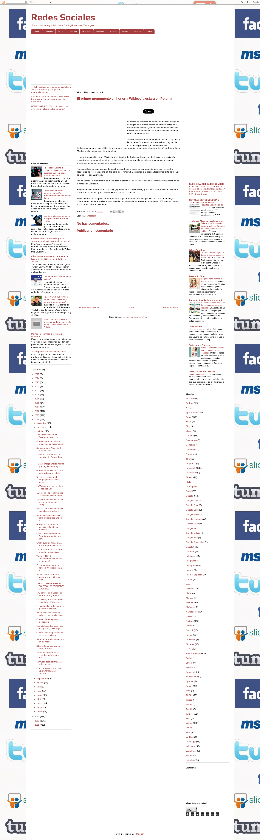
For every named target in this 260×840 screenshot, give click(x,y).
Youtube (113, 31)
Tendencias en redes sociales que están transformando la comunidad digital (57, 194)
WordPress (191, 751)
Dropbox (190, 454)
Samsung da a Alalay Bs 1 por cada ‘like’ (48, 449)
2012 (37, 721)
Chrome (190, 435)
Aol (187, 408)
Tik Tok (189, 695)
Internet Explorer (194, 575)
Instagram (73, 31)
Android (189, 403)
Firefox (189, 477)
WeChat (190, 737)
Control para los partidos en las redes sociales (49, 633)
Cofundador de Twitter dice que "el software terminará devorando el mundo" (50, 239)
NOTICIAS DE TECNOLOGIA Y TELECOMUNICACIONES (204, 201)
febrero (41, 707)
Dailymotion (191, 449)
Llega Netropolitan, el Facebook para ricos (47, 435)
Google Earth (192, 510)
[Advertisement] (121, 59)
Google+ (190, 547)
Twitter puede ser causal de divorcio (48, 351)
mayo (40, 695)
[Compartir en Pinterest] (122, 211)
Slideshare (191, 667)
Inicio (131, 307)
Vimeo (189, 727)
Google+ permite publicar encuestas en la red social (49, 442)
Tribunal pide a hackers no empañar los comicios (49, 550)
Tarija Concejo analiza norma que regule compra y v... (50, 465)
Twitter (149, 31)
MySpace (190, 607)
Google (125, 31)
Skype (189, 663)
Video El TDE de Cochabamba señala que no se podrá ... (49, 558)
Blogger (140, 834)
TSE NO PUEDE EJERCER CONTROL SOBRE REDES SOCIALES (50, 586)
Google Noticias (193, 533)
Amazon (190, 398)
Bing (188, 426)
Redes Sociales (63, 17)
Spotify (189, 686)
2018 (37, 403)
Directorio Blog (197, 276)
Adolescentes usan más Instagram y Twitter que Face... (48, 577)
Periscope (190, 639)
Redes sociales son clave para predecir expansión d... (49, 518)
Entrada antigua (170, 307)
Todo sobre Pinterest (200, 345)
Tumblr (189, 709)
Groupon (190, 551)
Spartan (189, 681)
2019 (37, 398)
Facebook (100, 31)
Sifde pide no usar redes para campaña (48, 647)
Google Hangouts (194, 519)
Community (191, 440)
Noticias (189, 621)
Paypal (189, 635)
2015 (37, 415)
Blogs (60, 31)
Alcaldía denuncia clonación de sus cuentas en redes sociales (213, 305)
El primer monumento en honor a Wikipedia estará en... (49, 568)
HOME (36, 31)
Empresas (191, 463)
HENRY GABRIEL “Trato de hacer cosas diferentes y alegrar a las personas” (50, 107)
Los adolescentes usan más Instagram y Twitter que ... (49, 627)
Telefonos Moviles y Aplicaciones (206, 221)
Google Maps (192, 523)
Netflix (189, 616)
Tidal (188, 690)
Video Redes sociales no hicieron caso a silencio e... (50, 613)
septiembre (42, 678)
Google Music (192, 528)
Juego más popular (197, 374)
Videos (189, 723)
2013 (37, 716)
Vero (188, 718)
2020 (37, 394)
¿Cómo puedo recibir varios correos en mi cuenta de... (50, 494)
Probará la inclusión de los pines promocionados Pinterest (212, 350)
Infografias (191, 560)
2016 (37, 411)
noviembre (42, 427)
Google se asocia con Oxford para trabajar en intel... (50, 471)
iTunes (189, 579)
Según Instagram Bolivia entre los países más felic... (48, 655)
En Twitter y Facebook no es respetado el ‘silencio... (49, 600)
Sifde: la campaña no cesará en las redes (50, 640)
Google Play (192, 537)
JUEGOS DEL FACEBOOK (202, 371)
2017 (37, 407)
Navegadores (192, 612)
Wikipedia (91, 216)
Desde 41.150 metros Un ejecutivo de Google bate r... (49, 457)
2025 (37, 374)
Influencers (191, 556)
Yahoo (189, 755)
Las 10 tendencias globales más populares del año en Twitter (57, 218)
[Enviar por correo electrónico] (111, 211)
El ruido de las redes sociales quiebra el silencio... (50, 607)
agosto (40, 682)
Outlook (189, 630)
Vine (188, 732)
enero (40, 711)
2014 (37, 419)
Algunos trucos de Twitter (200, 329)
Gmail (189, 491)
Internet (189, 570)
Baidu (188, 421)
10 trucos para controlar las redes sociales (49, 663)
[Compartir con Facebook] (119, 211)
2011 (37, 725)
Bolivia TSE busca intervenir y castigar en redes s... (49, 509)
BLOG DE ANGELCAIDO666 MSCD (206, 184)
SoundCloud (192, 676)
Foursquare (191, 486)
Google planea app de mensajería (47, 620)
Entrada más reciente (89, 307)
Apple (188, 417)
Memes (189, 598)
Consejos (190, 445)
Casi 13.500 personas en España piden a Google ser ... (48, 536)
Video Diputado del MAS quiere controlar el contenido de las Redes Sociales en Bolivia (57, 323)
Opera (189, 625)
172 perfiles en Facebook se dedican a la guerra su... (49, 594)
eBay (188, 459)
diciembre (42, 423)
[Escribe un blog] (114, 211)
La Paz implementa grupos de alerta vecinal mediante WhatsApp (212, 255)
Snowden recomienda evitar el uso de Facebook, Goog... (49, 502)
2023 (37, 382)
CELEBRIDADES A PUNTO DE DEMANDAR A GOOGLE (49, 671)
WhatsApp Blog (197, 250)
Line (188, 584)
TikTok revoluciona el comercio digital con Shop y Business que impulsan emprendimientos (51, 89)
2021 (37, 390)
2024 (37, 378)
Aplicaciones (192, 412)
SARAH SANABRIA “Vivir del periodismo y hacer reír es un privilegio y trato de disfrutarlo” (51, 99)
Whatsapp (86, 31)
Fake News (191, 472)
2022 (37, 386)
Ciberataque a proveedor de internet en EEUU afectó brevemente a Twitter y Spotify (50, 259)
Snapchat (49, 31)
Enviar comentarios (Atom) (135, 317)
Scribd (189, 658)
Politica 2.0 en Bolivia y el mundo (206, 300)
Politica (189, 649)
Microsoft (190, 602)
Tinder (189, 700)
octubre (41, 431)
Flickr (188, 482)
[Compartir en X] (117, 211)
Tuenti (189, 704)
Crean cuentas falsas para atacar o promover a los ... (50, 544)
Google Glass (192, 514)
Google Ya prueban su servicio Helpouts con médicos (47, 527)
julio (39, 687)
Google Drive (192, 505)
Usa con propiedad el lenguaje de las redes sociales (47, 479)
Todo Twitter (195, 326)
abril (39, 699)
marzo (40, 703)
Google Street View (195, 542)
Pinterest (137, 31)
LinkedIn (190, 588)
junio (39, 691)
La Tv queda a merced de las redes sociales (50, 487)
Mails (188, 593)
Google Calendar (194, 500)
